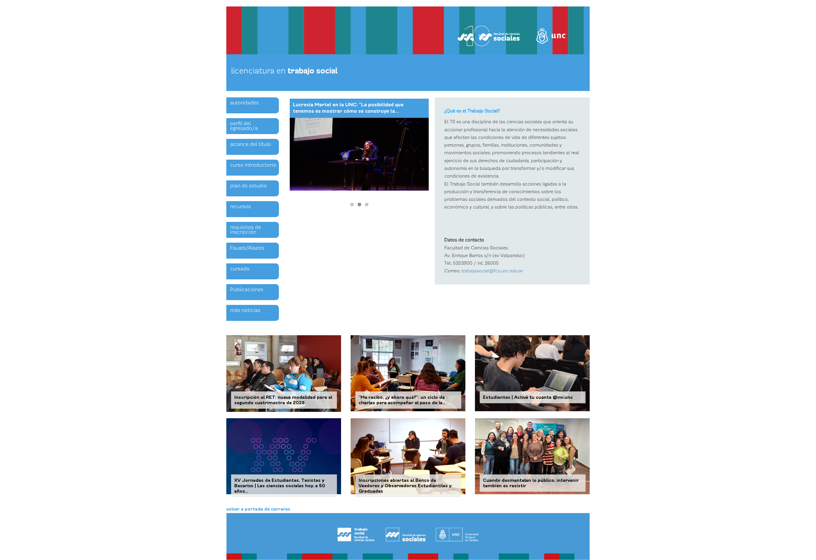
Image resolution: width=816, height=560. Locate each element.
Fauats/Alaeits (247, 248)
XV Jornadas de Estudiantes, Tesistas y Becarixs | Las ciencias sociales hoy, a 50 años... (279, 486)
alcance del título (250, 144)
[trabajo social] (408, 536)
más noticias (245, 310)
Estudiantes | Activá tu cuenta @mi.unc (528, 397)
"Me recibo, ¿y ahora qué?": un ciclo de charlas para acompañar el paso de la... (402, 400)
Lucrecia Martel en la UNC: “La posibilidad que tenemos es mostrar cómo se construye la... (348, 108)
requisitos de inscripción (245, 229)
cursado (240, 269)
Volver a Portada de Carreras (258, 509)
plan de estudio (248, 186)
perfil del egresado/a (244, 126)
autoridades (244, 103)
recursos (240, 206)
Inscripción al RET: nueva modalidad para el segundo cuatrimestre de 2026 (283, 400)
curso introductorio (253, 165)
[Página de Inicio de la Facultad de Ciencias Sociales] (307, 27)
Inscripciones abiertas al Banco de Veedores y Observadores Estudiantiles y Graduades (405, 486)
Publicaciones (246, 289)
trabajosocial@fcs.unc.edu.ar (492, 270)
